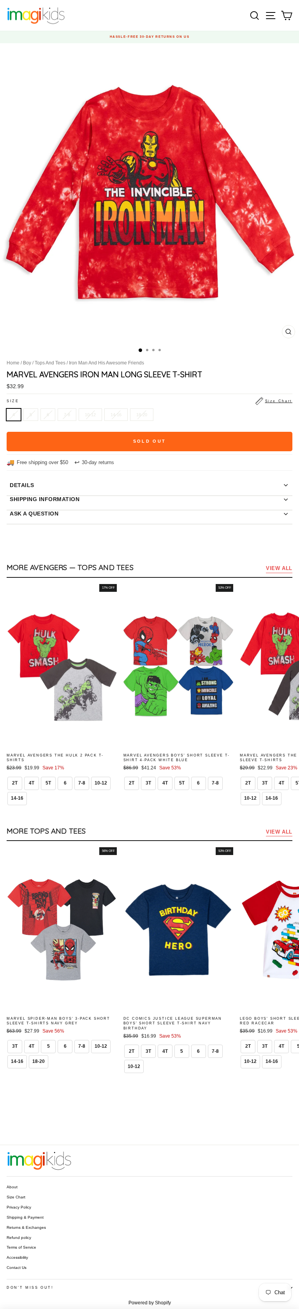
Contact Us (16, 1267)
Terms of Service (21, 1247)
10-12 (90, 414)
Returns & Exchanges (26, 1227)
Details (22, 485)
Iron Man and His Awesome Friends (106, 363)
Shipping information (44, 499)
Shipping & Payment (25, 1217)
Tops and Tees (50, 363)
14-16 (116, 414)
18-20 (141, 414)
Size (149, 401)
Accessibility (17, 1257)
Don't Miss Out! (30, 1288)
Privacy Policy (19, 1207)
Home (13, 363)
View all (279, 568)
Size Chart (16, 1197)
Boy (27, 363)
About (12, 1187)
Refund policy (19, 1237)
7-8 (67, 414)
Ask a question (34, 513)
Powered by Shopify (149, 1302)
